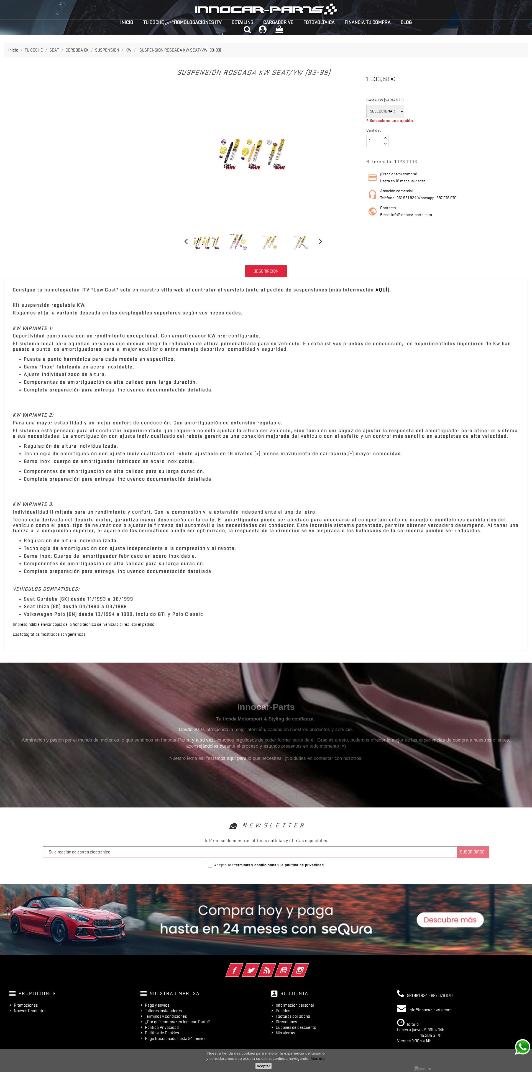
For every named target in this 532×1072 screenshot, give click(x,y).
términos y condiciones (255, 865)
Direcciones (286, 1021)
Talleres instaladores (163, 1010)
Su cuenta (294, 993)
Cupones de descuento (296, 1027)
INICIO (126, 22)
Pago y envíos (157, 1005)
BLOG (406, 22)
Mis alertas (285, 1032)
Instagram (307, 966)
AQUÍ (381, 290)
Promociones (26, 1005)
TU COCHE (153, 22)
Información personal (295, 1005)
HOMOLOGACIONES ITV (198, 22)
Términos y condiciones (166, 1016)
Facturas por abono (293, 1016)
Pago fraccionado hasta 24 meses (175, 1038)
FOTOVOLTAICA (319, 22)
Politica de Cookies (162, 1032)
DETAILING (242, 22)
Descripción (266, 271)
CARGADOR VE (278, 22)
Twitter (258, 966)
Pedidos (283, 1010)
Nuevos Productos (30, 1010)
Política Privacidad (162, 1027)
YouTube (291, 966)
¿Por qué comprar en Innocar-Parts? (177, 1021)
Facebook (242, 966)
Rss (275, 966)
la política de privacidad (302, 865)
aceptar (263, 1066)
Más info (318, 1058)
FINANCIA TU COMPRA (368, 22)
